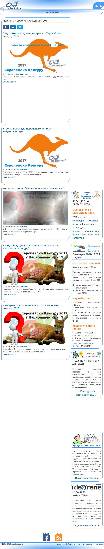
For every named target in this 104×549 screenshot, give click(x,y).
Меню (98, 5)
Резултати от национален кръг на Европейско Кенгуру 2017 (32, 34)
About (69, 544)
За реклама (61, 544)
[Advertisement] (35, 104)
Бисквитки (99, 544)
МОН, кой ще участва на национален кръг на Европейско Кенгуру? (31, 246)
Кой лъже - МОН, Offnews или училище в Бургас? (34, 188)
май (84, 234)
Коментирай (24, 74)
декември (88, 224)
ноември (77, 224)
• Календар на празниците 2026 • (86, 392)
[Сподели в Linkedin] (13, 26)
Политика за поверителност (83, 544)
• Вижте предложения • (87, 477)
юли (97, 234)
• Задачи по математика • (86, 525)
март (97, 230)
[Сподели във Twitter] (20, 26)
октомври (93, 220)
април (75, 234)
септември (78, 220)
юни (90, 234)
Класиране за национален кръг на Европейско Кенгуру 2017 (32, 306)
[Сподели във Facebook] (6, 26)
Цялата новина (9, 81)
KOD (17, 74)
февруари (87, 230)
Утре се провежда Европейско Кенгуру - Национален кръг (28, 129)
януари (76, 230)
